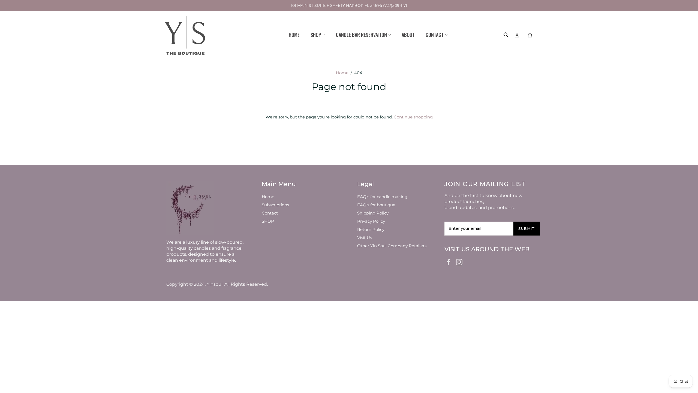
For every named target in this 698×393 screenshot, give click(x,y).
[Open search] (506, 35)
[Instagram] (459, 261)
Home (294, 34)
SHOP (268, 221)
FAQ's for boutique (376, 204)
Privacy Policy (371, 221)
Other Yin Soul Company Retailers (391, 245)
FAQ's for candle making (382, 196)
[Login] (517, 35)
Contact (270, 213)
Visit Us (364, 237)
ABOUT (408, 34)
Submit (526, 228)
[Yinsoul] (185, 35)
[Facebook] (449, 261)
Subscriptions (275, 204)
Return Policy (370, 229)
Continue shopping (413, 117)
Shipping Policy (373, 213)
